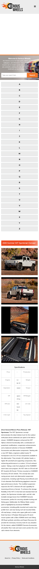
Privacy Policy (16, 558)
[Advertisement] (19, 34)
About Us (7, 558)
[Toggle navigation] (35, 7)
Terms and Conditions (28, 558)
